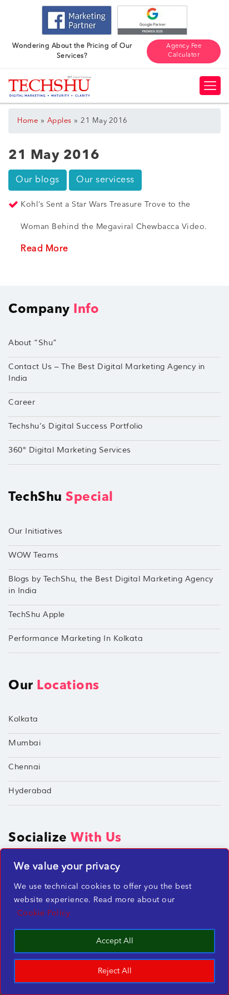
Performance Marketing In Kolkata (75, 638)
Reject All (115, 971)
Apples (59, 121)
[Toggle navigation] (210, 85)
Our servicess (105, 180)
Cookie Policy (44, 913)
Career (21, 402)
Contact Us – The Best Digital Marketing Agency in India (106, 372)
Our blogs (37, 180)
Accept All (114, 941)
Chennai (24, 767)
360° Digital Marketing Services (69, 450)
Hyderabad (30, 790)
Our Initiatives (35, 531)
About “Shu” (32, 342)
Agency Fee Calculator (183, 51)
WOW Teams (33, 555)
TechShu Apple (36, 614)
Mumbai (24, 743)
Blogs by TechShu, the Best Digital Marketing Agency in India (110, 584)
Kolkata (23, 719)
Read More (44, 249)
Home (27, 121)
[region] (114, 921)
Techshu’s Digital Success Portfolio (75, 426)
